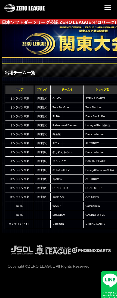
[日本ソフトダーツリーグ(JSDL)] (22, 254)
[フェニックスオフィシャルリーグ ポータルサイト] (53, 254)
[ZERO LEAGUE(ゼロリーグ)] (24, 11)
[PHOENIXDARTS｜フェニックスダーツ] (91, 254)
